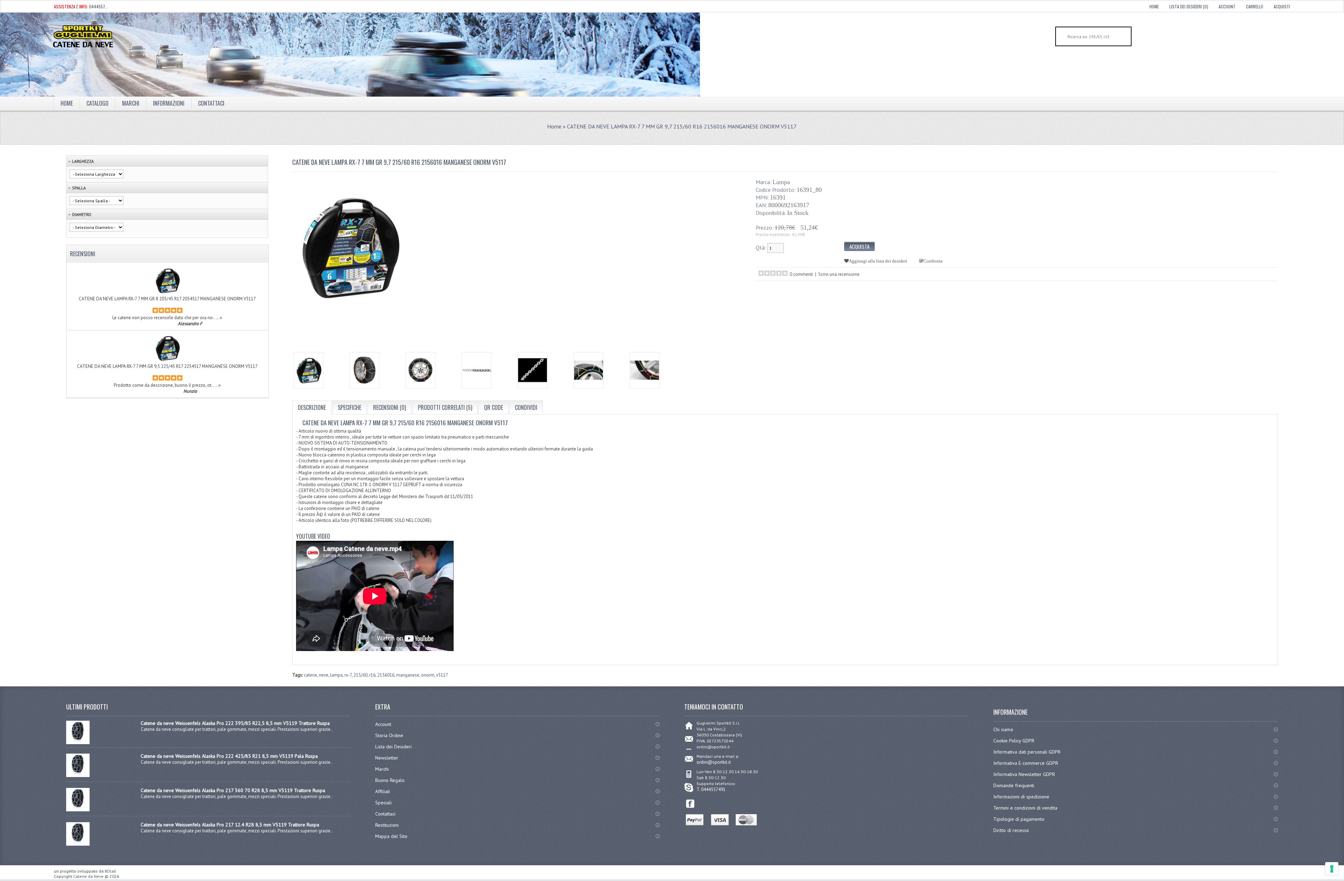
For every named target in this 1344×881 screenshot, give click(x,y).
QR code (493, 407)
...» (219, 317)
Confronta (933, 261)
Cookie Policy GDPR (1013, 740)
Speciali (383, 802)
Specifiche (349, 407)
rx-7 (348, 675)
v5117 (442, 675)
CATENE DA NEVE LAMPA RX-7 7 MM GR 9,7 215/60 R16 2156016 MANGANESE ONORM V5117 (682, 126)
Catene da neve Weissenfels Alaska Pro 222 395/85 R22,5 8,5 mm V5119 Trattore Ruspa (235, 723)
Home (1154, 6)
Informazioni (168, 103)
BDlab (110, 871)
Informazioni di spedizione (1021, 796)
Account (1227, 6)
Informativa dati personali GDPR (1026, 752)
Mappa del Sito (391, 836)
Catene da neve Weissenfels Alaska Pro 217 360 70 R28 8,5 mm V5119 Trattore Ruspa (233, 790)
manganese (407, 675)
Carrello (1254, 6)
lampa (336, 675)
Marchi (382, 769)
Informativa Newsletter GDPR (1024, 774)
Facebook (690, 803)
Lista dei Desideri (393, 746)
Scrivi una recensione (839, 274)
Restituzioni (387, 825)
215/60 (361, 675)
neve (323, 675)
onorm (427, 675)
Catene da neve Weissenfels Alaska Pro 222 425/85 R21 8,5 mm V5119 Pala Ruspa (229, 756)
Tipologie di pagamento (1018, 819)
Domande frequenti (1013, 785)
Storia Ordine (389, 735)
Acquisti (1282, 6)
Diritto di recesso (1011, 830)
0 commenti (801, 274)
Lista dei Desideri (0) (1188, 6)
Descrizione (312, 407)
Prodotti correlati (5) (445, 407)
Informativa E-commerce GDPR (1025, 763)
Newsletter (386, 758)
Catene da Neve (88, 876)
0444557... (98, 6)
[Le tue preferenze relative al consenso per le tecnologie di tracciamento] (1331, 868)
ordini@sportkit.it (713, 762)
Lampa (781, 182)
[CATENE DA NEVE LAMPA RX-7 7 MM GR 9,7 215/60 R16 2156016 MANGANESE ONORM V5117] (308, 370)
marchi (130, 103)
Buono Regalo (390, 780)
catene (310, 675)
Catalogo (97, 103)
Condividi (526, 407)
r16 (372, 675)
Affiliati (382, 791)
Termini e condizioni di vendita (1025, 808)
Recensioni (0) (389, 407)
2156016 (385, 675)
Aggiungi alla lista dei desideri (878, 261)
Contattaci (211, 103)
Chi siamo (1003, 729)
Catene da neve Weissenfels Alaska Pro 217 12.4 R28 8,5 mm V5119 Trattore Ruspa (230, 824)
